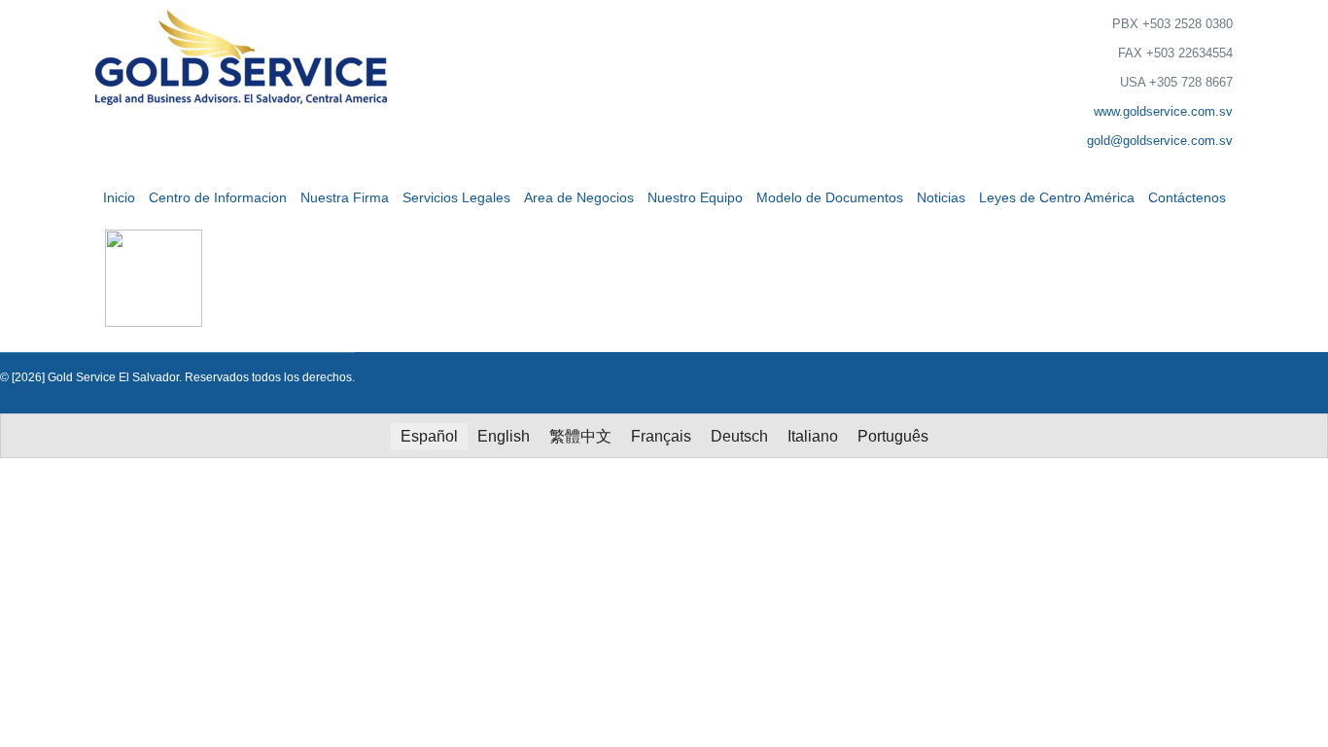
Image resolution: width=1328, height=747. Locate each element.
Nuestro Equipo (695, 197)
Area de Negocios (579, 197)
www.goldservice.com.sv (1163, 111)
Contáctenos (1187, 197)
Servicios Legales (456, 197)
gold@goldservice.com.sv (1160, 140)
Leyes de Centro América (1057, 197)
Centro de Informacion (218, 197)
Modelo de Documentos (829, 197)
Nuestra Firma (344, 197)
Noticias (941, 197)
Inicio (119, 197)
